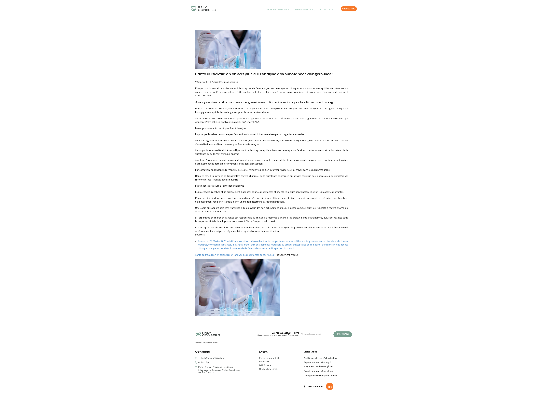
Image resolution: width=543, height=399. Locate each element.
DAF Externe (265, 365)
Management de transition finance (320, 375)
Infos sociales (230, 82)
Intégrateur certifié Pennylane (318, 366)
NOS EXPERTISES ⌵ (279, 9)
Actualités (217, 82)
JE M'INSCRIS (342, 334)
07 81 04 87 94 (204, 362)
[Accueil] (203, 9)
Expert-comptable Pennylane (318, 371)
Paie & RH (264, 361)
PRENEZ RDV (348, 8)
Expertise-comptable (269, 358)
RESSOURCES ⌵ (305, 9)
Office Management (269, 369)
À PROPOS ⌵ (327, 9)
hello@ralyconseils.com (212, 358)
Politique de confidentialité (320, 358)
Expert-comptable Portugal (317, 362)
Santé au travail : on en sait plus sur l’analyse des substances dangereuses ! (264, 74)
